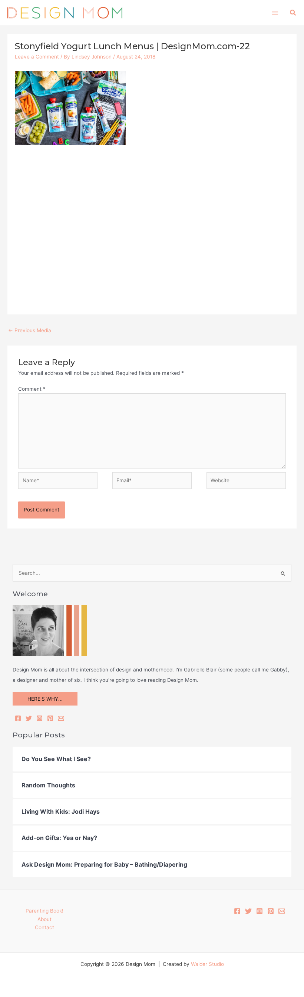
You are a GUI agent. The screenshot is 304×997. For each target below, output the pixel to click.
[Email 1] (281, 911)
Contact (44, 927)
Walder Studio (207, 964)
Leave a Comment (37, 57)
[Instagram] (39, 718)
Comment (32, 389)
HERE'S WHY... (45, 699)
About (44, 919)
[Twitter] (29, 718)
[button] (293, 12)
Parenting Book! (44, 911)
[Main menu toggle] (274, 12)
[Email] (61, 718)
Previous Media (29, 330)
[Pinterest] (50, 718)
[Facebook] (18, 718)
